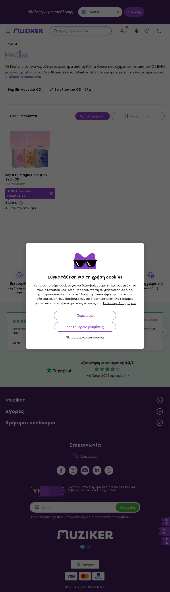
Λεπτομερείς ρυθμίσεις (85, 327)
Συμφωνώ (85, 315)
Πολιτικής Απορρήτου (119, 303)
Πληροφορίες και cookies (85, 337)
